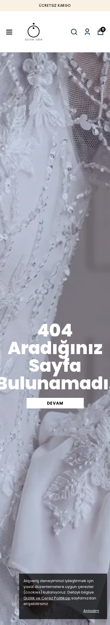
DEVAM (55, 403)
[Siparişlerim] (87, 32)
